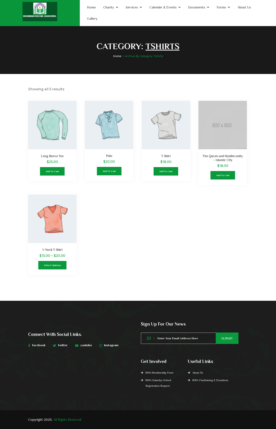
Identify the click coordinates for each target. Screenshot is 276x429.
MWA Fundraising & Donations (210, 380)
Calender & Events (162, 7)
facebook (39, 345)
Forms (221, 7)
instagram (111, 345)
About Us (244, 7)
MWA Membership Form (159, 372)
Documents (196, 7)
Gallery (92, 18)
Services (132, 7)
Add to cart (52, 171)
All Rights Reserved (67, 419)
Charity (108, 7)
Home (91, 7)
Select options (52, 265)
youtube (86, 345)
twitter (63, 345)
